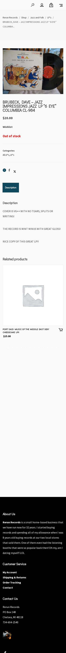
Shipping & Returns (14, 577)
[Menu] (61, 5)
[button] (58, 53)
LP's (12, 155)
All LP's (6, 155)
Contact (8, 587)
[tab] (11, 187)
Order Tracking (12, 582)
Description (10, 187)
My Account (10, 572)
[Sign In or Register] (42, 5)
